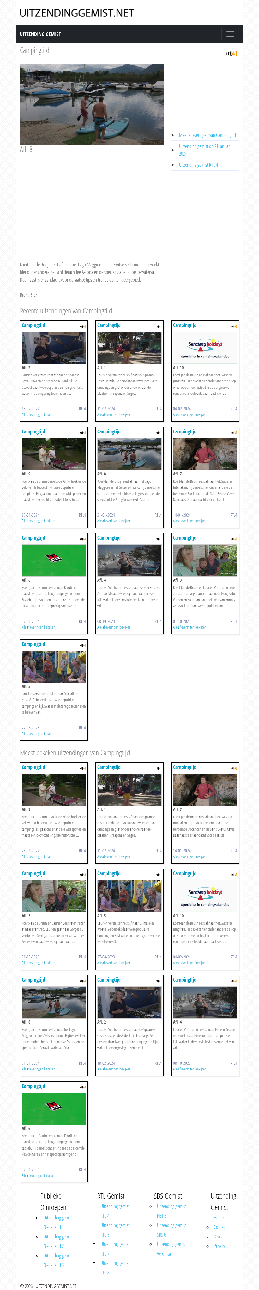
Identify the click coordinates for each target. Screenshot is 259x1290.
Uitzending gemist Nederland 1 (58, 1222)
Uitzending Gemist (40, 34)
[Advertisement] (92, 201)
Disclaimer (222, 1236)
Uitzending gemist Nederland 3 (58, 1260)
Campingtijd (34, 50)
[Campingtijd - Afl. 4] (129, 559)
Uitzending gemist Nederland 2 (58, 1241)
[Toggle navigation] (230, 34)
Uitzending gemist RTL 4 (198, 164)
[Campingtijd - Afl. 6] (54, 559)
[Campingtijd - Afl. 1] (129, 347)
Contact (220, 1227)
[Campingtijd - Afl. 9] (54, 453)
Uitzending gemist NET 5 (171, 1211)
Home (219, 1217)
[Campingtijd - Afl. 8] (129, 453)
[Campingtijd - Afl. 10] (205, 347)
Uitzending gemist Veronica (171, 1249)
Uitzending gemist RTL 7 (115, 1249)
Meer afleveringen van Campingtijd (207, 135)
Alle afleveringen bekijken (38, 414)
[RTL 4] (231, 52)
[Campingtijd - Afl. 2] (54, 347)
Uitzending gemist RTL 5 (115, 1230)
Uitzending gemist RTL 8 (115, 1268)
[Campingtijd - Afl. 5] (54, 666)
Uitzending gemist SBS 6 (171, 1230)
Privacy (219, 1246)
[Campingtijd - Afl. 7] (205, 453)
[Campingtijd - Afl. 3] (205, 559)
